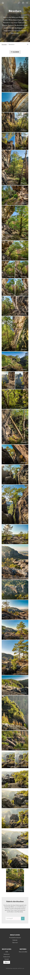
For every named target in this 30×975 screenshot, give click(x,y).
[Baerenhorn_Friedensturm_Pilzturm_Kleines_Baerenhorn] (15, 778)
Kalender (15, 940)
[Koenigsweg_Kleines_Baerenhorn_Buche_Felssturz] (8, 287)
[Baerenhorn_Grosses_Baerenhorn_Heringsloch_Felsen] (15, 838)
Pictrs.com (21, 968)
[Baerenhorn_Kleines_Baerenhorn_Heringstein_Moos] (21, 759)
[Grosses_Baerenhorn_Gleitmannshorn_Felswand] (15, 590)
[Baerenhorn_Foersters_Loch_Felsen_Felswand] (15, 712)
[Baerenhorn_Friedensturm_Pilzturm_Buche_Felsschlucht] (15, 454)
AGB (7, 951)
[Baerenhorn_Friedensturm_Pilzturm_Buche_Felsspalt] (15, 504)
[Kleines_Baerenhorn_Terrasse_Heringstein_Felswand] (21, 380)
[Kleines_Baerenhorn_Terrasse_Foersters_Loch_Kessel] (15, 361)
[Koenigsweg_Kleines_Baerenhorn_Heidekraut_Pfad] (15, 195)
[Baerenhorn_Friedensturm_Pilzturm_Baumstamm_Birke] (15, 426)
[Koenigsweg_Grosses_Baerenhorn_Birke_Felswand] (21, 141)
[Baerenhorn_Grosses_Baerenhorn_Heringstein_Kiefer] (15, 818)
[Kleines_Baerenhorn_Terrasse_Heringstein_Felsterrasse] (8, 380)
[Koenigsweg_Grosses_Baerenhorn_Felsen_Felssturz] (15, 102)
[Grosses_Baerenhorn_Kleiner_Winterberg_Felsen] (15, 562)
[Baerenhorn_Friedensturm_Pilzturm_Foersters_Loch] (15, 685)
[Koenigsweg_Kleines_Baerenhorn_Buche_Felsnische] (8, 269)
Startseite (4, 44)
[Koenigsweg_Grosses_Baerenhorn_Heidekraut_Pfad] (15, 122)
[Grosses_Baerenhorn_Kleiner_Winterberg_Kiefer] (15, 657)
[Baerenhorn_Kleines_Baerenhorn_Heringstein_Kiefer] (8, 759)
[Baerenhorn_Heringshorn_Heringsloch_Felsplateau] (15, 798)
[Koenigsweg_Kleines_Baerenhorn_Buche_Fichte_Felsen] (15, 251)
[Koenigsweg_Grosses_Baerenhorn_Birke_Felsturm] (8, 141)
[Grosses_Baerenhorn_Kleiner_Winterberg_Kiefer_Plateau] (15, 630)
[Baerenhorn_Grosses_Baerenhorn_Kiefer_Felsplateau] (15, 534)
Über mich (15, 942)
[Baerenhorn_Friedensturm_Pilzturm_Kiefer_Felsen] (15, 740)
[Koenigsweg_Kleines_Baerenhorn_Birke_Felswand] (15, 333)
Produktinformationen (15, 937)
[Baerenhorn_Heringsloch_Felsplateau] (15, 858)
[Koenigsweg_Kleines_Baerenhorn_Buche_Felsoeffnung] (15, 306)
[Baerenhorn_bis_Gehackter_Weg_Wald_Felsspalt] (15, 880)
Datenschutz (6, 956)
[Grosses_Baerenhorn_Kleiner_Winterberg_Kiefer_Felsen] (15, 610)
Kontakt (7, 959)
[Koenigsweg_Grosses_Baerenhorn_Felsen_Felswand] (15, 74)
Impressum (7, 954)
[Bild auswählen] (3, 90)
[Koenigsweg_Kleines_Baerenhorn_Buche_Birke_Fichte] (15, 167)
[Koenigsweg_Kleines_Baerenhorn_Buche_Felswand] (21, 269)
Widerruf (7, 962)
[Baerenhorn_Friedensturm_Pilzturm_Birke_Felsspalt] (15, 474)
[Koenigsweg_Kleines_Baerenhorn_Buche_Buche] (15, 223)
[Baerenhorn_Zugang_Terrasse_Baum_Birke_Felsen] (15, 399)
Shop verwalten (23, 951)
